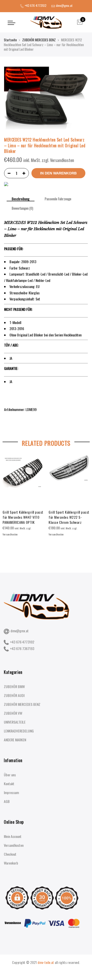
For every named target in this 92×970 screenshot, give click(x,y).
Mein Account (12, 836)
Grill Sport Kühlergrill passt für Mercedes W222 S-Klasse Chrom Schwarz (69, 517)
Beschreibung (20, 199)
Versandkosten (14, 845)
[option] (23, 496)
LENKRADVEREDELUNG (19, 730)
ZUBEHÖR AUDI (14, 695)
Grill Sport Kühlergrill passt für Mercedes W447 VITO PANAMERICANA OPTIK (23, 517)
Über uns (10, 774)
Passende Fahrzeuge (58, 199)
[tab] (20, 199)
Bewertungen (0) (22, 208)
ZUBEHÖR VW (13, 713)
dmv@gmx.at (19, 630)
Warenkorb (11, 863)
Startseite (10, 39)
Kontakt (9, 783)
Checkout (10, 854)
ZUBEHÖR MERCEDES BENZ (39, 39)
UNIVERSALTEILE (15, 722)
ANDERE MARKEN (15, 739)
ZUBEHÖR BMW (14, 686)
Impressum (11, 792)
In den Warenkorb (58, 173)
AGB (7, 801)
